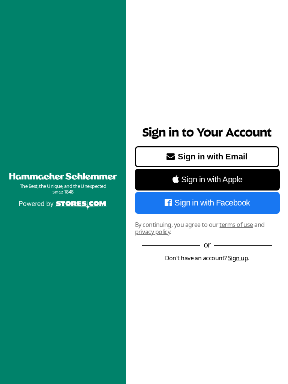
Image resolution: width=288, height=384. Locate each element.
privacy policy (152, 232)
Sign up (238, 258)
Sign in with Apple (211, 179)
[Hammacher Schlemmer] (63, 176)
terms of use (236, 224)
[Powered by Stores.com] (63, 206)
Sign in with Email (213, 156)
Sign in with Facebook (212, 202)
